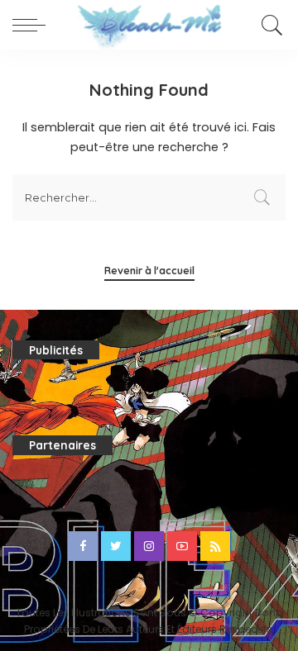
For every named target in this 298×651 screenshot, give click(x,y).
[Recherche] (269, 25)
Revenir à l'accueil (149, 270)
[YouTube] (182, 546)
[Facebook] (83, 546)
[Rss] (215, 546)
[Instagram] (149, 546)
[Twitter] (116, 546)
